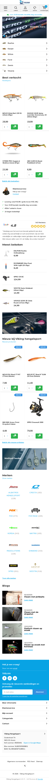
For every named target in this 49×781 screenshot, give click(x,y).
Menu (5, 10)
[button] (4, 36)
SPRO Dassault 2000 (35, 422)
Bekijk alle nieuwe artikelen (13, 442)
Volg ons (6, 673)
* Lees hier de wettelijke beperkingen (14, 696)
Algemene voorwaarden (16, 761)
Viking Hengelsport (27, 774)
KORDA (13, 533)
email (15, 668)
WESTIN (35, 571)
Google (40, 779)
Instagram (10, 678)
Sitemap (39, 761)
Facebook (4, 678)
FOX (13, 516)
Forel (10, 60)
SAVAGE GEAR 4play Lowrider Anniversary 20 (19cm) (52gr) (36, 115)
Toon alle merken (9, 578)
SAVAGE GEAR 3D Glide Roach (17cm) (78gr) (23, 302)
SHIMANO (36, 551)
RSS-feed (31, 761)
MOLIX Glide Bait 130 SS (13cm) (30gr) (12, 114)
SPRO (13, 571)
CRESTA (36, 492)
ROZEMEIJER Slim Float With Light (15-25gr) (23, 264)
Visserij (11, 71)
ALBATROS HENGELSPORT (13, 495)
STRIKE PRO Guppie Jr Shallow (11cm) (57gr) (11, 162)
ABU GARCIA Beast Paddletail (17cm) (34, 162)
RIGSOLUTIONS (13, 552)
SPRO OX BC (19, 277)
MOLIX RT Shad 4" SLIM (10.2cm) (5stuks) (36, 375)
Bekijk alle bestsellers (10, 181)
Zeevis (10, 65)
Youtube (15, 678)
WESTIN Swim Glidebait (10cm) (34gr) (23, 289)
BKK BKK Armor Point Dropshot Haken (11, 423)
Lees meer (28, 600)
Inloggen (25, 10)
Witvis (10, 54)
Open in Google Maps (32, 743)
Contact (16, 194)
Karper (11, 49)
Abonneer (40, 692)
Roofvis (11, 43)
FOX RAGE (36, 516)
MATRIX (36, 533)
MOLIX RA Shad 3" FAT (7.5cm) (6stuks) (11, 375)
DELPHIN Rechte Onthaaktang (20, 252)
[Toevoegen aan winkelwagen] (14, 126)
